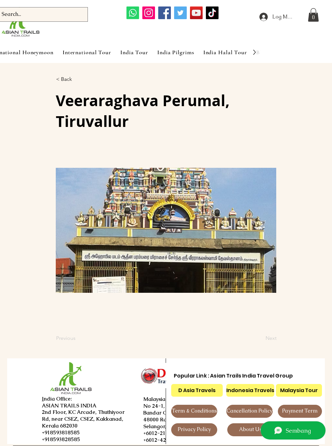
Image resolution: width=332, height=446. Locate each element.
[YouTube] (196, 12)
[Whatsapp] (132, 12)
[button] (313, 15)
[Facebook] (164, 12)
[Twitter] (180, 12)
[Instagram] (148, 12)
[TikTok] (212, 12)
